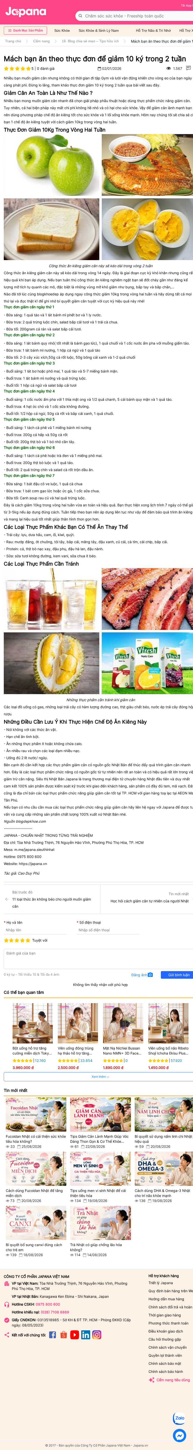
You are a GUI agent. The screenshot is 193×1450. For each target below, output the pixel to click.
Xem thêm (99, 1076)
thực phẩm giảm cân (70, 765)
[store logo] (26, 12)
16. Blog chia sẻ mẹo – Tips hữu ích (90, 41)
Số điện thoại (90, 922)
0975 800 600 (48, 1304)
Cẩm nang (41, 41)
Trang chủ (13, 41)
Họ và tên (14, 922)
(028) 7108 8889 (55, 1312)
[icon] (52, 1338)
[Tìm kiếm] (80, 15)
